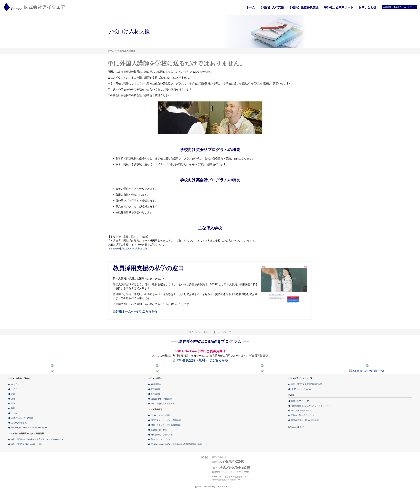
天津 (13, 403)
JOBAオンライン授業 (160, 415)
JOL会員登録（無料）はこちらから (202, 360)
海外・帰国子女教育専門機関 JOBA (306, 384)
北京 (13, 394)
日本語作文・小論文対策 (162, 434)
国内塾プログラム (19, 423)
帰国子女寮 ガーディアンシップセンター (29, 427)
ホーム (250, 7)
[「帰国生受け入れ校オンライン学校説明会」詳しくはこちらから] (157, 365)
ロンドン (15, 384)
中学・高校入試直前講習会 (163, 403)
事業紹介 (397, 7)
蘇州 (13, 408)
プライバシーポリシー (200, 332)
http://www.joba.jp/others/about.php (128, 248)
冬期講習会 (156, 394)
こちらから (161, 304)
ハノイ (14, 389)
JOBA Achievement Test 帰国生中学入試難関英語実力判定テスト (179, 444)
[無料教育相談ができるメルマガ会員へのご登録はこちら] (367, 370)
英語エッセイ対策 (159, 430)
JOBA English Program (301, 389)
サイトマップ (224, 332)
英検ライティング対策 (161, 439)
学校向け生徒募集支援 (304, 7)
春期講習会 (156, 384)
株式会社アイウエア (300, 401)
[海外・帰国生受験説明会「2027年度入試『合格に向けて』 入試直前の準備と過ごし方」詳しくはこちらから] (52, 365)
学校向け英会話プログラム (303, 415)
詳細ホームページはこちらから (137, 311)
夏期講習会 (156, 389)
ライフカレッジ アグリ (301, 410)
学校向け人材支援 (272, 7)
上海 (13, 399)
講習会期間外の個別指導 (162, 399)
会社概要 (387, 7)
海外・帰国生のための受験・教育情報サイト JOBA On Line (37, 439)
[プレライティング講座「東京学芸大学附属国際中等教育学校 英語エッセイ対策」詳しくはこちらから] (262, 365)
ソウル (14, 413)
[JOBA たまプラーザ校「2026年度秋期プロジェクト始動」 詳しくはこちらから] (157, 370)
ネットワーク (410, 7)
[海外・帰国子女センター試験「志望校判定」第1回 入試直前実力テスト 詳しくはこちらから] (52, 370)
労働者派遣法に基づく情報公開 (305, 420)
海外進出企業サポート (338, 7)
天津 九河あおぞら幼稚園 (22, 418)
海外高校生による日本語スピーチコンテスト (310, 406)
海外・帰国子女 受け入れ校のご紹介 (27, 444)
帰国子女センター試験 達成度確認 (166, 425)
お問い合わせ (367, 7)
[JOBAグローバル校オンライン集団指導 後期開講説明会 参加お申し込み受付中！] (367, 365)
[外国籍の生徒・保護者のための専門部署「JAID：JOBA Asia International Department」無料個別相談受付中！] (262, 370)
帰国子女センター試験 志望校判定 (166, 420)
